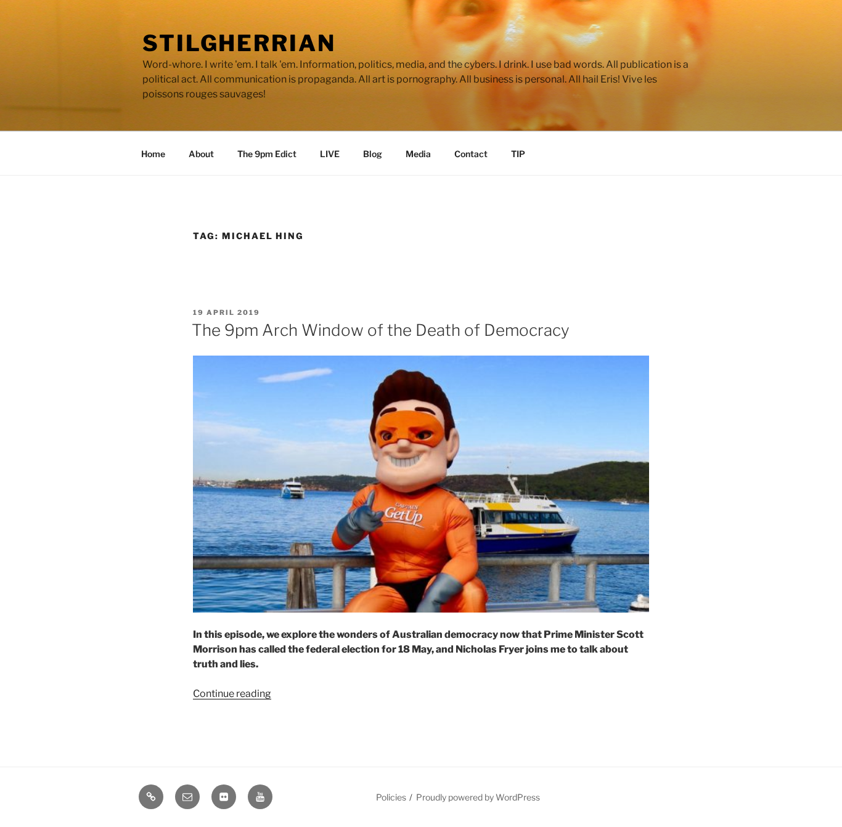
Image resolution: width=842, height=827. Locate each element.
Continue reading (232, 693)
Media (418, 154)
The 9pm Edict (266, 154)
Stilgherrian (239, 43)
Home (153, 154)
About (201, 154)
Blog (372, 154)
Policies (391, 797)
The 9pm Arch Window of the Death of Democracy (381, 330)
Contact (471, 154)
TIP (518, 154)
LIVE (330, 154)
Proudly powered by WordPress (478, 797)
